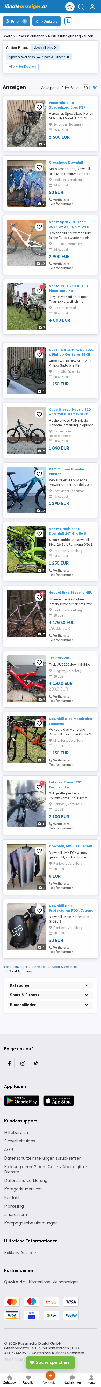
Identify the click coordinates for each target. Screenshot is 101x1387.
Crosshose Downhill (66, 162)
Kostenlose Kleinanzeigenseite (58, 1353)
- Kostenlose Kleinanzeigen (41, 1281)
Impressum (15, 1214)
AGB (8, 1149)
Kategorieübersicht (23, 1189)
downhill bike (43, 47)
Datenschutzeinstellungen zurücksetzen (43, 1158)
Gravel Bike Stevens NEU (71, 592)
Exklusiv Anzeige (20, 1252)
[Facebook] (9, 1063)
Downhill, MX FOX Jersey (70, 846)
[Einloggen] (93, 4)
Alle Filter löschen (22, 67)
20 (85, 87)
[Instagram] (23, 1063)
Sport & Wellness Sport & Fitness (37, 57)
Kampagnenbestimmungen (31, 1223)
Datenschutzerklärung (25, 1180)
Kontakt (11, 1197)
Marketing (14, 1206)
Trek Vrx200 (59, 658)
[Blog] (36, 1063)
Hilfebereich (16, 1132)
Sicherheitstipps (19, 1141)
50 (95, 87)
